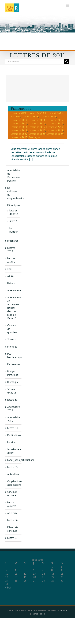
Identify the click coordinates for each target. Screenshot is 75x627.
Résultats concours (12, 529)
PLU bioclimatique (14, 355)
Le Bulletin (13, 230)
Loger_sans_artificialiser (20, 460)
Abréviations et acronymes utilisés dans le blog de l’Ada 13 (14, 308)
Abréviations (14, 290)
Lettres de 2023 (37, 133)
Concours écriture (12, 493)
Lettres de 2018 (54, 127)
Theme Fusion (38, 613)
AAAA (10, 276)
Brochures (12, 240)
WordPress (65, 610)
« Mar (8, 587)
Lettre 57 (12, 538)
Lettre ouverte (11, 504)
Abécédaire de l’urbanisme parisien (13, 175)
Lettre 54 (12, 428)
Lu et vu (11, 442)
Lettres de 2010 (19, 120)
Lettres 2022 (11, 249)
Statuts (11, 339)
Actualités (13, 474)
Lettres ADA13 (11, 260)
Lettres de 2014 (37, 123)
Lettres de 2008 (30, 116)
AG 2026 (12, 513)
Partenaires (13, 364)
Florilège (12, 346)
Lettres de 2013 (19, 123)
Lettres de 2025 (19, 137)
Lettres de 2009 (48, 116)
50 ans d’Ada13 (11, 390)
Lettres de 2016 (19, 127)
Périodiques (21, 109)
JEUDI (10, 269)
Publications (14, 435)
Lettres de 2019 (19, 130)
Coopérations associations (14, 483)
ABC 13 (13, 221)
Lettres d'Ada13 (36, 113)
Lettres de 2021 (55, 130)
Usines (11, 283)
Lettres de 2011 (37, 120)
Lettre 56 (12, 520)
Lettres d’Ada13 (13, 212)
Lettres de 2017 (37, 127)
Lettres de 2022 (19, 133)
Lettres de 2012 (55, 120)
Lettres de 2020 (37, 130)
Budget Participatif (13, 373)
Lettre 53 (12, 399)
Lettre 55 (12, 467)
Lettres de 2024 (55, 133)
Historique (13, 382)
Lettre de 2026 (19, 113)
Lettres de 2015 (55, 123)
